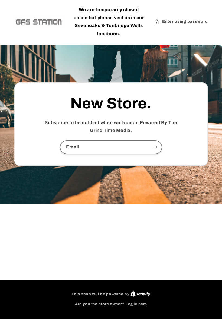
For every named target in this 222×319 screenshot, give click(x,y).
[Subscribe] (155, 147)
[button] (181, 21)
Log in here (136, 304)
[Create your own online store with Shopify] (140, 294)
